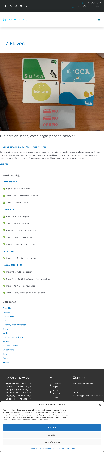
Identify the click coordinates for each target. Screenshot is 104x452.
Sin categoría (8, 350)
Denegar (52, 435)
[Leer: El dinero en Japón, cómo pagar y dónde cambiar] (52, 92)
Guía (23, 147)
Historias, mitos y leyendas (14, 325)
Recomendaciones (11, 346)
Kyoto (5, 329)
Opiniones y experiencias (13, 337)
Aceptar (52, 427)
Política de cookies (37, 448)
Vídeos (6, 362)
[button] (100, 404)
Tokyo (5, 358)
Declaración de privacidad (55, 448)
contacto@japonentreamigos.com (88, 395)
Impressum (70, 448)
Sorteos (6, 354)
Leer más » (5, 163)
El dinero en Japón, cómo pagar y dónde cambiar (37, 136)
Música (6, 333)
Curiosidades (8, 308)
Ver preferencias (52, 442)
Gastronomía (8, 316)
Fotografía (7, 312)
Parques (6, 341)
